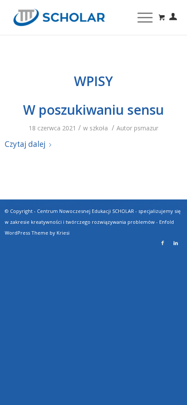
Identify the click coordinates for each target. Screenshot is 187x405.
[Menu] (141, 17)
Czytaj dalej (25, 144)
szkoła (99, 128)
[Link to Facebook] (162, 242)
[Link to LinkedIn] (175, 242)
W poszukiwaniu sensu (93, 110)
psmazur (146, 128)
